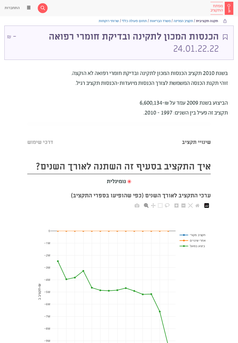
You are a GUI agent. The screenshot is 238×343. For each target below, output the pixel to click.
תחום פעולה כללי (134, 21)
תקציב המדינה (183, 21)
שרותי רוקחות (109, 21)
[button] (119, 182)
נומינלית (116, 181)
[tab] (196, 135)
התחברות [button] (12, 8)
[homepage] (221, 8)
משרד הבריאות (160, 21)
